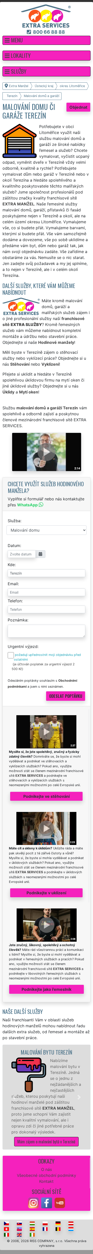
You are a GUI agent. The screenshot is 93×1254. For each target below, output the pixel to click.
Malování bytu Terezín (46, 1052)
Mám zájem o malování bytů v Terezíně (46, 1142)
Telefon (15, 600)
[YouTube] (60, 1202)
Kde (11, 564)
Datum (14, 545)
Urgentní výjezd (22, 646)
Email (13, 583)
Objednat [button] (78, 107)
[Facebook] (47, 1202)
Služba (14, 520)
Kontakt (46, 1181)
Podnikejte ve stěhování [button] (46, 796)
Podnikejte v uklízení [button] (46, 892)
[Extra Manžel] (46, 15)
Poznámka (17, 619)
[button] (46, 40)
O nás (46, 1169)
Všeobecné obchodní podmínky (46, 1175)
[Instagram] (33, 1202)
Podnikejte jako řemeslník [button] (46, 989)
